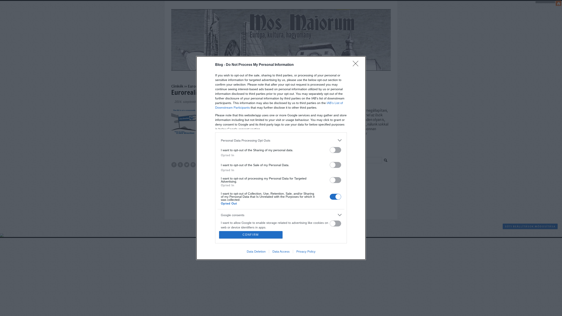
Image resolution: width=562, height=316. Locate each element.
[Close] (357, 65)
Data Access (281, 251)
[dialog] (281, 158)
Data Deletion (256, 251)
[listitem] (281, 140)
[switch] (335, 150)
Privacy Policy (305, 251)
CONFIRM (251, 234)
